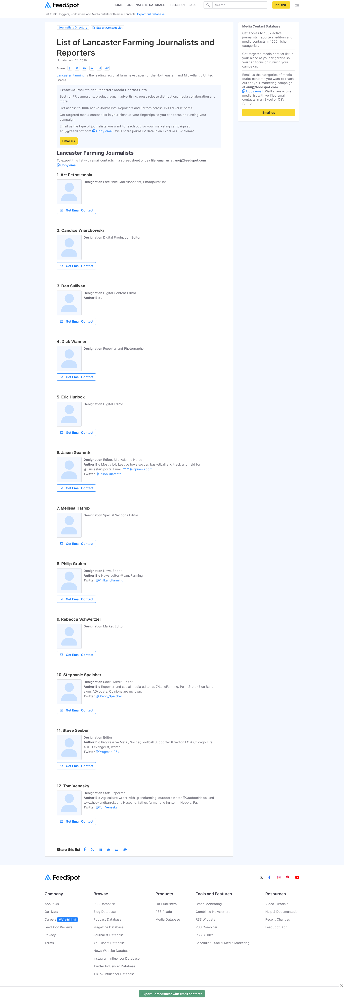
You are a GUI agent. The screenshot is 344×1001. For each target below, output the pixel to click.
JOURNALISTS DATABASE (146, 5)
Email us (68, 141)
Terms (49, 943)
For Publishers (166, 904)
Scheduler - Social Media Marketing (222, 943)
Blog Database (105, 912)
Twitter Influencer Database (114, 966)
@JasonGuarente (108, 474)
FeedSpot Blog (276, 927)
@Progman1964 (107, 752)
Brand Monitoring (209, 904)
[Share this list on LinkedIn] (84, 68)
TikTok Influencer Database (114, 974)
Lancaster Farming (71, 75)
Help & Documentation (282, 912)
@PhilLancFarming (109, 580)
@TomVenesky (107, 807)
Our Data (51, 912)
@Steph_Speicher (109, 696)
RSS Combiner (206, 927)
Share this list (68, 849)
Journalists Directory (73, 27)
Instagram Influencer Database (117, 958)
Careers (60, 919)
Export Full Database (150, 14)
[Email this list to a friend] (99, 68)
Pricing (281, 5)
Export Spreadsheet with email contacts (172, 994)
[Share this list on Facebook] (69, 68)
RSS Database (104, 904)
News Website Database (112, 951)
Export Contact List (109, 27)
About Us (52, 904)
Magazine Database (108, 927)
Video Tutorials (276, 904)
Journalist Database (109, 935)
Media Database (167, 919)
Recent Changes (277, 919)
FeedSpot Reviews (58, 927)
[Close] (341, 985)
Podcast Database (107, 919)
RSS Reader (164, 912)
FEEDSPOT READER (184, 5)
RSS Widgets (205, 919)
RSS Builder (204, 935)
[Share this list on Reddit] (91, 68)
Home (118, 5)
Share (61, 68)
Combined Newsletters (213, 912)
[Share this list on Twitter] (77, 68)
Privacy (50, 935)
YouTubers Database (109, 943)
